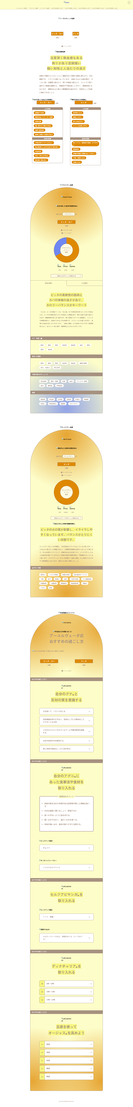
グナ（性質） (36, 338)
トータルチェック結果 (21, 8)
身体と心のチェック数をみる (66, 276)
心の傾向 (84, 283)
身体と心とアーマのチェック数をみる (66, 518)
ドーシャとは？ (67, 46)
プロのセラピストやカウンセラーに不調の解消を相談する (63, 731)
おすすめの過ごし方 (57, 8)
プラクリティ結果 (33, 8)
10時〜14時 (50, 991)
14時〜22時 (50, 999)
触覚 (48, 1076)
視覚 (48, 1044)
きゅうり (46, 848)
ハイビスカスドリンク (51, 867)
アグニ (69, 775)
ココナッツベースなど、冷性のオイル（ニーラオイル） (63, 937)
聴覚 (48, 1068)
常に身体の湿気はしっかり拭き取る (57, 748)
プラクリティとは (67, 230)
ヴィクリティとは (67, 472)
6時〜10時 (50, 983)
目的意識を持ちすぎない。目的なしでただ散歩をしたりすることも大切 (63, 720)
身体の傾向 (48, 283)
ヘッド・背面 (48, 917)
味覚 (48, 1060)
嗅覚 (48, 1052)
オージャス (57, 1032)
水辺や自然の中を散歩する (53, 740)
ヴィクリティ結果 (44, 8)
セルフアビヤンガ (64, 894)
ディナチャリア (64, 966)
